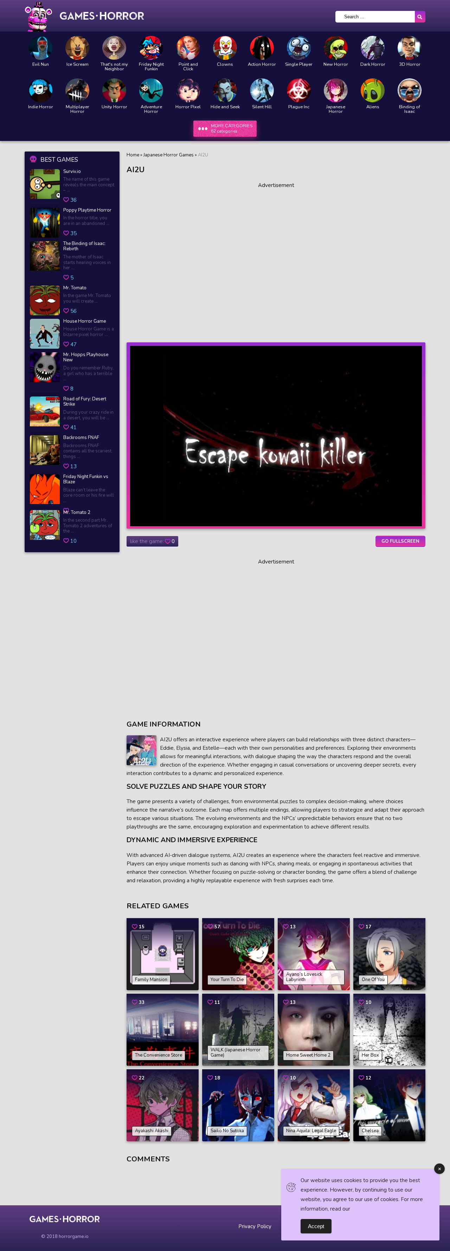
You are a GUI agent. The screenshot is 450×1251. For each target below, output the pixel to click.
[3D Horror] (410, 48)
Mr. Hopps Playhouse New (85, 357)
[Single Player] (299, 48)
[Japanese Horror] (336, 90)
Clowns (225, 64)
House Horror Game (84, 321)
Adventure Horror (151, 109)
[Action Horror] (262, 48)
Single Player (299, 64)
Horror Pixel (188, 107)
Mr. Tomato (74, 288)
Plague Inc (298, 107)
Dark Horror (372, 64)
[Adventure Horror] (151, 90)
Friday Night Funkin (151, 66)
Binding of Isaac (409, 109)
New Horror (335, 64)
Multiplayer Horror (77, 109)
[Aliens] (373, 90)
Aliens (372, 107)
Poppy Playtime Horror (87, 210)
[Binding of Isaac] (410, 90)
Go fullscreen (400, 541)
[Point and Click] (188, 48)
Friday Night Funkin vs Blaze (85, 479)
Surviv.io (72, 172)
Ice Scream (77, 64)
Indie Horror (40, 107)
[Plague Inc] (299, 90)
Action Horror (262, 64)
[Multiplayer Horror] (77, 90)
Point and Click (188, 66)
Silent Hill (262, 107)
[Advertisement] (276, 259)
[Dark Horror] (373, 48)
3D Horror (409, 64)
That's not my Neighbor (114, 66)
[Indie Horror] (40, 90)
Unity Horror (114, 107)
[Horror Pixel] (188, 90)
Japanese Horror (335, 109)
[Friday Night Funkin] (151, 48)
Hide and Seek (225, 107)
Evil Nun (40, 64)
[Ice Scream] (77, 48)
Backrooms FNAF (81, 438)
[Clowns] (225, 48)
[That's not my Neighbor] (114, 48)
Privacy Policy (254, 1226)
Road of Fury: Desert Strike (84, 401)
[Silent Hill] (262, 90)
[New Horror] (336, 48)
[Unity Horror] (114, 90)
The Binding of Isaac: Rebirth (84, 246)
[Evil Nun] (40, 48)
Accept (316, 1226)
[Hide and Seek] (225, 90)
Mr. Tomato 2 (76, 513)
